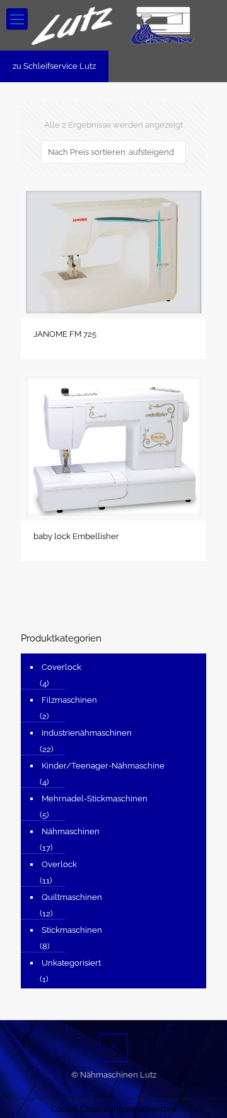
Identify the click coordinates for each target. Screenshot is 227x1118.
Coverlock (61, 667)
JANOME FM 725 (64, 334)
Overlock (59, 864)
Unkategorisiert (71, 963)
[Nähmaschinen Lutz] (113, 25)
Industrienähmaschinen (87, 733)
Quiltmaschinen (72, 897)
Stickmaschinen (72, 930)
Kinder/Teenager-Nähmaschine (103, 765)
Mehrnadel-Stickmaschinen (95, 798)
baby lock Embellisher (76, 536)
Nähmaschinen (71, 831)
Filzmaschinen (69, 700)
